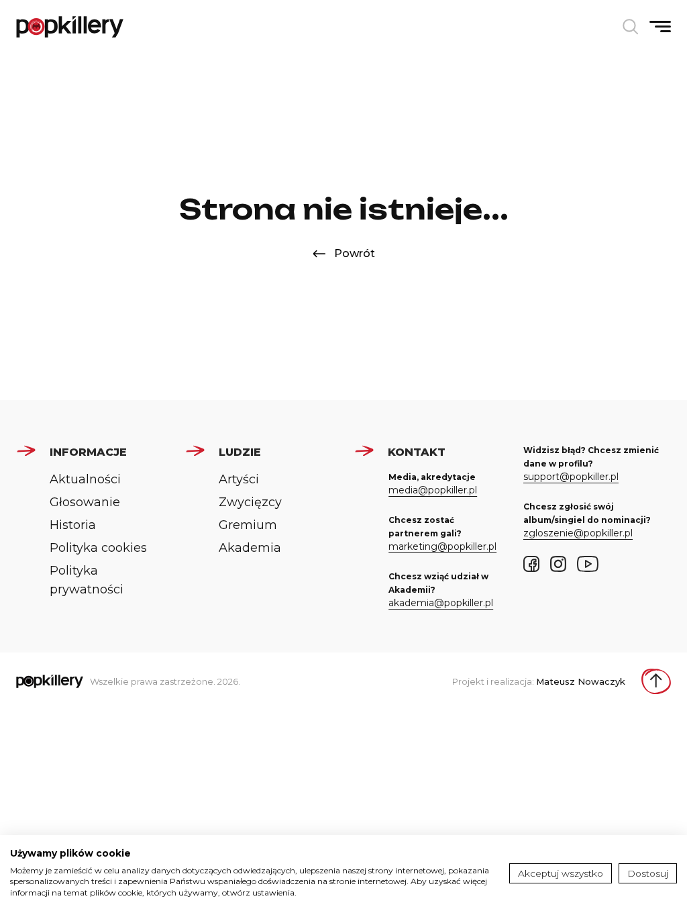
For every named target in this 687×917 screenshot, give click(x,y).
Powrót (354, 253)
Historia (73, 525)
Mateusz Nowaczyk (580, 681)
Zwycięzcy (250, 502)
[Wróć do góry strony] (656, 681)
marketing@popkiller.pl (442, 546)
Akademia (250, 547)
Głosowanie (85, 502)
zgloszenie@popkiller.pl (578, 533)
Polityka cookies (98, 547)
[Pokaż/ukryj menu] (660, 26)
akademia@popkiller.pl (440, 603)
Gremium (248, 525)
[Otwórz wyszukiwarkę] (631, 27)
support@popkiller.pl (571, 477)
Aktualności (85, 479)
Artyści (239, 479)
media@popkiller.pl (432, 490)
